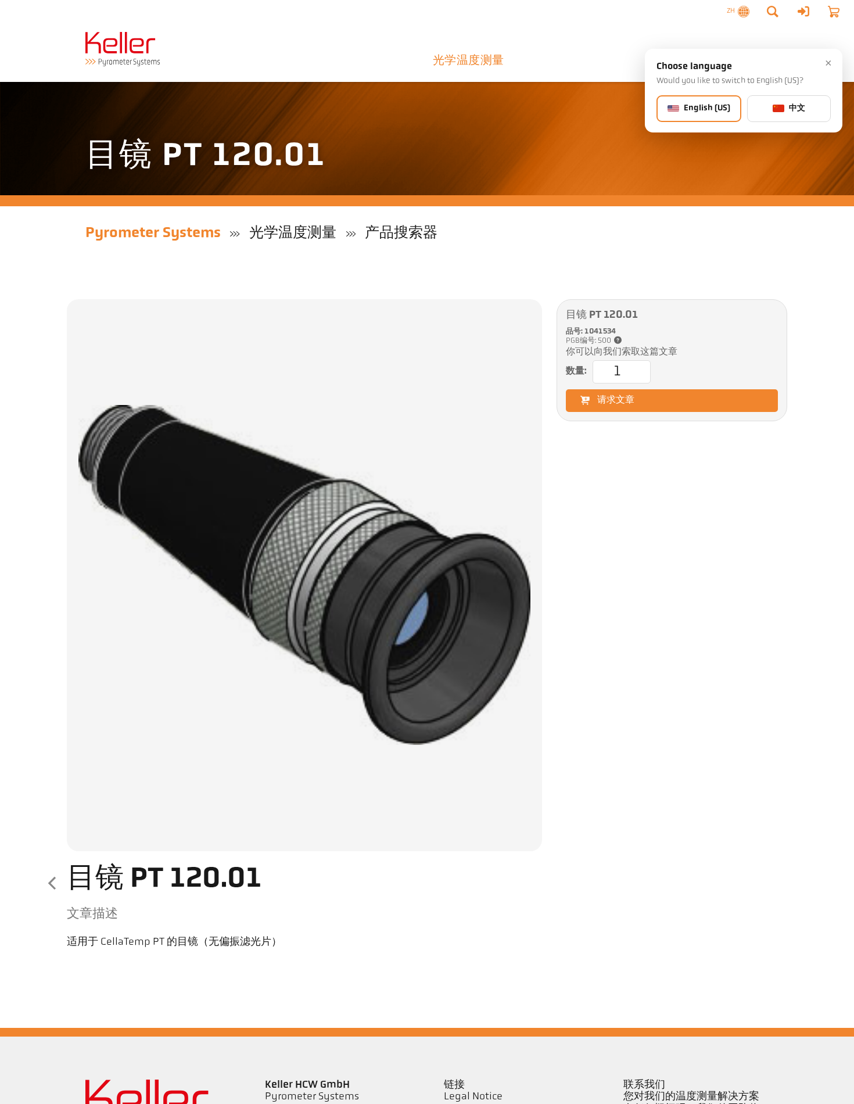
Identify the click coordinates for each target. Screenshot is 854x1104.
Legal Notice (473, 1097)
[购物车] (833, 11)
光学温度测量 (468, 61)
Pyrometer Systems (153, 233)
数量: (576, 371)
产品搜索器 (401, 233)
